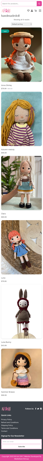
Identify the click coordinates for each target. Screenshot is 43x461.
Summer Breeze (8, 392)
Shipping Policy (7, 425)
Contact (4, 431)
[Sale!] (21, 54)
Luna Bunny (6, 342)
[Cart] (35, 11)
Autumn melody (7, 149)
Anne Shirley (6, 85)
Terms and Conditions (9, 428)
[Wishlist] (28, 11)
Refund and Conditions (9, 422)
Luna (3, 278)
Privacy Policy (6, 419)
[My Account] (32, 11)
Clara (3, 214)
